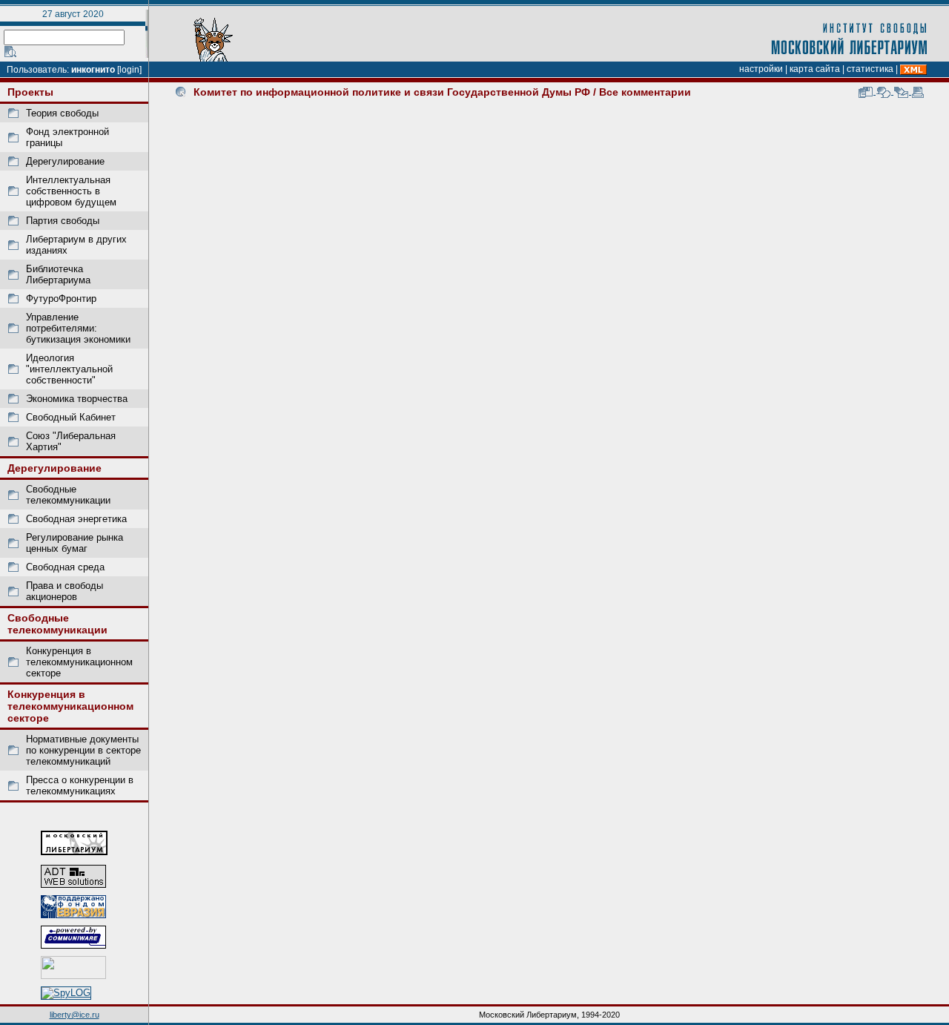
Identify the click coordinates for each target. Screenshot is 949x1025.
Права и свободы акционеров (64, 591)
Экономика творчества (77, 398)
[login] (129, 70)
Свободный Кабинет (71, 417)
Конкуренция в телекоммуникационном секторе (79, 662)
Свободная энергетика (76, 518)
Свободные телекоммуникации (68, 495)
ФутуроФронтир (61, 298)
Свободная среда (65, 567)
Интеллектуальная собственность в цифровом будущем (71, 191)
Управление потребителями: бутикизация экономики (78, 328)
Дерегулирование (65, 161)
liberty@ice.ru (74, 1014)
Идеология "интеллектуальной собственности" (69, 369)
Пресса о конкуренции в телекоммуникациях (79, 785)
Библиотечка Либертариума (58, 274)
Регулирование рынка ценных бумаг (74, 543)
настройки (761, 69)
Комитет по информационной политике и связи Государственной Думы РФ (392, 92)
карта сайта (815, 69)
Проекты (30, 92)
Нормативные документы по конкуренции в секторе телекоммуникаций (83, 750)
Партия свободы (62, 220)
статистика (870, 69)
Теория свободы (62, 113)
